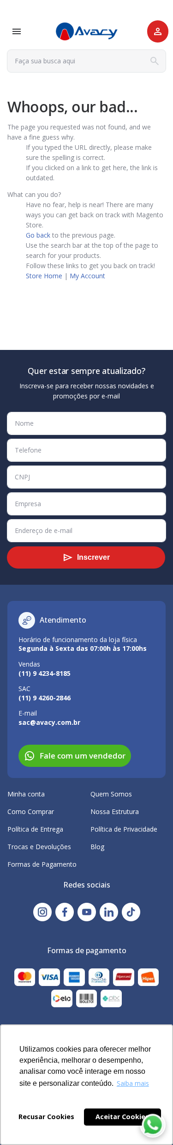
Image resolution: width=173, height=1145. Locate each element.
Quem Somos (111, 794)
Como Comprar (30, 811)
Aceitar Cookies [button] (122, 1116)
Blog (97, 846)
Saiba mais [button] (133, 1083)
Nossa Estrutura (114, 811)
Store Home (44, 275)
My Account (87, 275)
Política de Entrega (35, 829)
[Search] (154, 61)
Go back (38, 235)
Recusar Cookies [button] (46, 1116)
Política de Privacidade (123, 829)
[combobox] (86, 61)
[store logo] (86, 31)
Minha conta (26, 794)
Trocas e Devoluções (39, 846)
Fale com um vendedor (82, 755)
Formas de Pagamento (42, 864)
